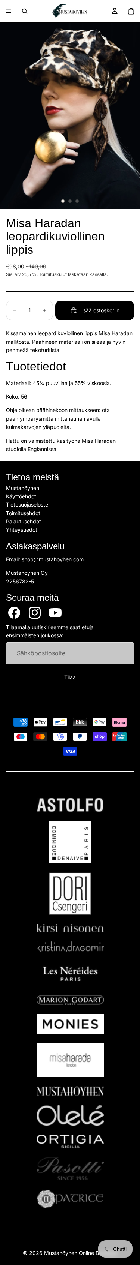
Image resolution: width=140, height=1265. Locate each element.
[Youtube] (55, 612)
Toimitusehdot (23, 513)
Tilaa (70, 677)
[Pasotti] (70, 1168)
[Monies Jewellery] (70, 1024)
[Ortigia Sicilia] (70, 1141)
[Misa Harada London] (70, 1060)
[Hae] (24, 11)
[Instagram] (34, 612)
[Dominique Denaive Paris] (70, 842)
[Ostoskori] (131, 11)
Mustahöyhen (22, 488)
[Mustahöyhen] (70, 1091)
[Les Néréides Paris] (70, 973)
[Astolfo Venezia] (70, 805)
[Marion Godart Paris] (70, 1000)
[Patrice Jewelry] (70, 1198)
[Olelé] (70, 1115)
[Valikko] (8, 11)
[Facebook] (14, 612)
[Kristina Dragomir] (70, 946)
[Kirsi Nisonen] (70, 928)
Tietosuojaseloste (27, 505)
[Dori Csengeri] (70, 893)
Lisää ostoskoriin (99, 310)
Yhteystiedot (21, 530)
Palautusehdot (23, 521)
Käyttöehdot (21, 496)
